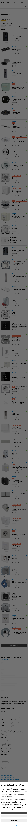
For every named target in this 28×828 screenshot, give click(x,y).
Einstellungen (14, 820)
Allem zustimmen (14, 813)
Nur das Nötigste (14, 816)
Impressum (3, 825)
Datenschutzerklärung (12, 825)
